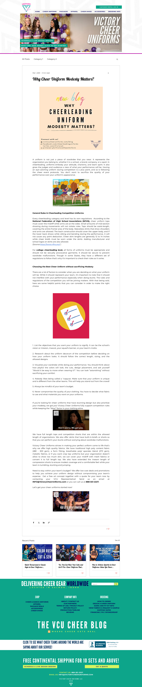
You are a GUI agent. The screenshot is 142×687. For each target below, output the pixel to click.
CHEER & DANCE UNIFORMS (37, 602)
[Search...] (116, 584)
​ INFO (74, 597)
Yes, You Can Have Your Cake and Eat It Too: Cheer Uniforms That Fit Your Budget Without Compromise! (71, 566)
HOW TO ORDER (104, 601)
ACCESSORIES (37, 608)
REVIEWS (70, 612)
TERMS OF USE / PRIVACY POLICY (70, 606)
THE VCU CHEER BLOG (72, 625)
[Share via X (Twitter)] (39, 523)
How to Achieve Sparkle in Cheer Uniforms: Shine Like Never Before (104, 566)
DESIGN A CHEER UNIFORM (104, 604)
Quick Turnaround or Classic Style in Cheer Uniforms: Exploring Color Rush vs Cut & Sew (37, 566)
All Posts (26, 59)
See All (117, 540)
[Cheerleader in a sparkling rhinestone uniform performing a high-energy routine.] (105, 552)
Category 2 (52, 59)
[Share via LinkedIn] (44, 523)
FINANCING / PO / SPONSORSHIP (104, 612)
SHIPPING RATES (104, 610)
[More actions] (108, 73)
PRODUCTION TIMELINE (70, 610)
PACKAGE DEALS (37, 606)
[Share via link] (49, 523)
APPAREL (37, 604)
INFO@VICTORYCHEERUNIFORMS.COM (76, 675)
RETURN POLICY (70, 608)
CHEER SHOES (37, 611)
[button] (49, 11)
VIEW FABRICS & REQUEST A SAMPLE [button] (104, 608)
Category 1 (38, 59)
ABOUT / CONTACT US (70, 601)
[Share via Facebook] (34, 523)
